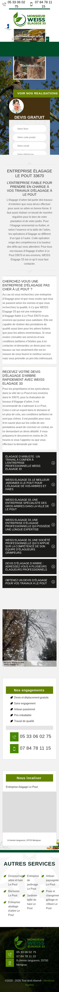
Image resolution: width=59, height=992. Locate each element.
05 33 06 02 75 (16, 4)
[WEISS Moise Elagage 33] (29, 19)
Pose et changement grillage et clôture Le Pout (51, 900)
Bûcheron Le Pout (13, 893)
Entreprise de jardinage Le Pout (32, 882)
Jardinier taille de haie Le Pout (32, 902)
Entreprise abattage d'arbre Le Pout (13, 908)
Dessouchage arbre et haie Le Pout (13, 880)
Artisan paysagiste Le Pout (51, 880)
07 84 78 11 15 (43, 4)
